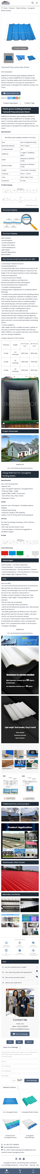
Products (12, 8)
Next (19, 1042)
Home (6, 8)
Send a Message (21, 1034)
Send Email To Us (12, 93)
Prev (10, 1042)
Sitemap (32, 1165)
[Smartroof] (6, 5)
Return (29, 1042)
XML (37, 1165)
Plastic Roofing (21, 8)
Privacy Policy (23, 1165)
